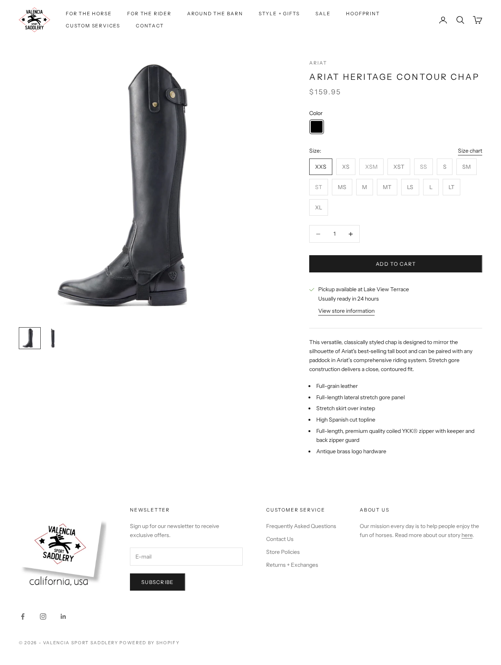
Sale (322, 13)
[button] (317, 127)
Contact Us (280, 538)
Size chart (470, 150)
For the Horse (89, 13)
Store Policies (283, 551)
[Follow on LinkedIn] (63, 616)
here (466, 535)
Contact (150, 26)
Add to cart (396, 264)
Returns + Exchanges (292, 564)
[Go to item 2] (55, 338)
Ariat (318, 63)
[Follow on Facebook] (23, 616)
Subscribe (157, 582)
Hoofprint (363, 13)
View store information (346, 310)
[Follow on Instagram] (43, 616)
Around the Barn (215, 13)
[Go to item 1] (30, 338)
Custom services (93, 26)
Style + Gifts (279, 13)
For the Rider (149, 13)
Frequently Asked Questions (301, 526)
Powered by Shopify (149, 642)
